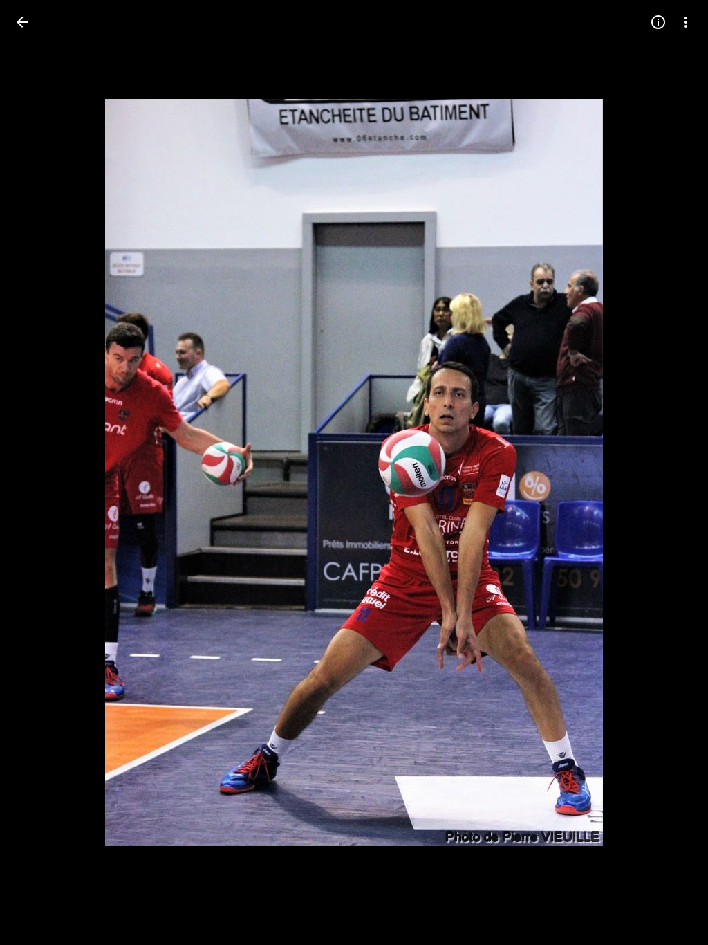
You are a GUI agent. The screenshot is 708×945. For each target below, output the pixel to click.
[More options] (686, 22)
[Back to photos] (22, 22)
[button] (38, 472)
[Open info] (658, 22)
